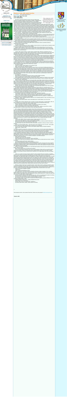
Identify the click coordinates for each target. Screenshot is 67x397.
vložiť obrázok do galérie (6, 44)
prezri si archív (5, 42)
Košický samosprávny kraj (47, 192)
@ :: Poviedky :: (16, 14)
